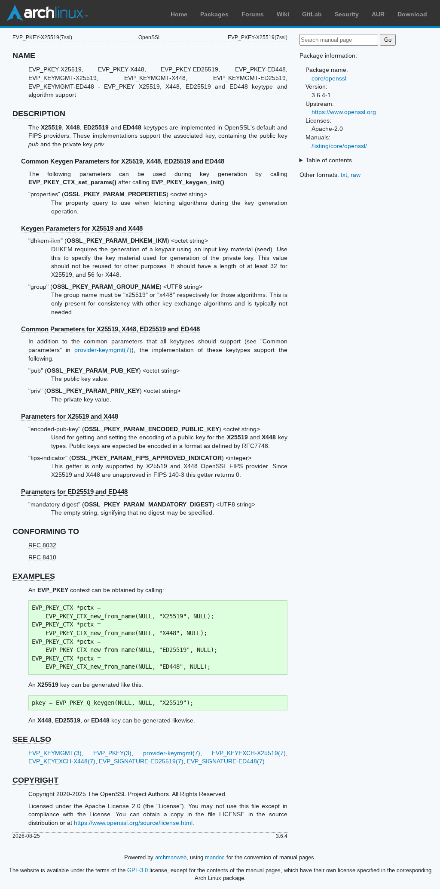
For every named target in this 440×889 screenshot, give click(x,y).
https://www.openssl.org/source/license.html (133, 822)
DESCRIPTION (38, 113)
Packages (214, 14)
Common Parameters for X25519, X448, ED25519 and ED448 (110, 329)
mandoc (215, 857)
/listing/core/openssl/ (339, 145)
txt (344, 174)
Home (179, 14)
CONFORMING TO (45, 531)
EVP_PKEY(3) (112, 753)
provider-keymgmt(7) (102, 349)
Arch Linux (47, 13)
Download (412, 14)
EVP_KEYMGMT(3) (55, 753)
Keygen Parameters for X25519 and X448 (82, 228)
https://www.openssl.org (344, 111)
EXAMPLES (33, 576)
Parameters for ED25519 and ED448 (74, 491)
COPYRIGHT (35, 780)
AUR (378, 14)
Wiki (283, 14)
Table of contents (329, 160)
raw (356, 174)
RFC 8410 (42, 557)
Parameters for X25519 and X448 (69, 416)
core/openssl (329, 78)
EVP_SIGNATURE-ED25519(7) (141, 761)
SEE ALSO (31, 739)
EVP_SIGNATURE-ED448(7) (226, 761)
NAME (23, 55)
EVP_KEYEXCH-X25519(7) (249, 753)
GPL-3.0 (137, 870)
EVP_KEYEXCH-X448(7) (61, 761)
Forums (252, 14)
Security (347, 14)
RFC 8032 (42, 545)
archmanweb (170, 857)
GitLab (312, 14)
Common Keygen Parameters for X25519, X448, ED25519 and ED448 (122, 161)
